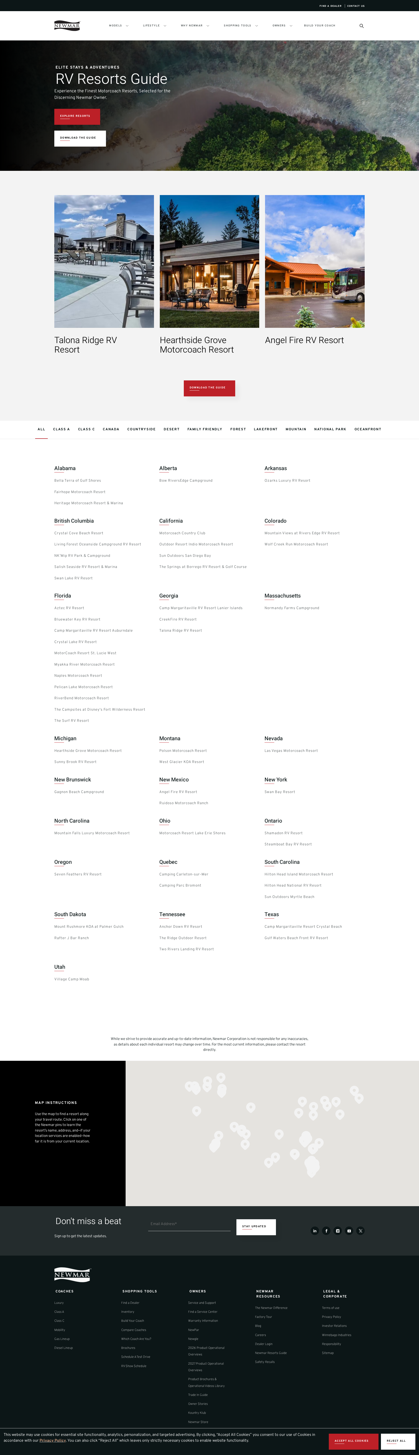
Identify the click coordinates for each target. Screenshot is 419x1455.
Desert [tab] (171, 429)
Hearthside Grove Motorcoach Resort (88, 751)
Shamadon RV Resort (284, 833)
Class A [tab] (61, 429)
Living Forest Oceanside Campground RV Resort (97, 544)
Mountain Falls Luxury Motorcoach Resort (92, 833)
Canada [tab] (111, 429)
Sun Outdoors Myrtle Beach (289, 897)
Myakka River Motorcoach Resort (84, 664)
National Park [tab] (330, 429)
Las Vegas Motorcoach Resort (291, 751)
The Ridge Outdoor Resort (183, 938)
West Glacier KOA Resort (181, 762)
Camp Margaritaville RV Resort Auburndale (93, 631)
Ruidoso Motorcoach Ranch (183, 803)
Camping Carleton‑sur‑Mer (184, 874)
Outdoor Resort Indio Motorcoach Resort (196, 544)
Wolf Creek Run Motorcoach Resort (296, 544)
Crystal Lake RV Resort (75, 642)
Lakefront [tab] (266, 429)
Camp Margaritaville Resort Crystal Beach (303, 927)
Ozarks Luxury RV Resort (288, 481)
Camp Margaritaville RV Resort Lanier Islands (201, 608)
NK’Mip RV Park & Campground (82, 556)
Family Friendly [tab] (204, 429)
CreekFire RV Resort (178, 619)
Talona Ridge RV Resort (180, 631)
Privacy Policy (53, 1440)
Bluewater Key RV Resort (77, 619)
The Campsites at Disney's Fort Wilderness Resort (99, 710)
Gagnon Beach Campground (79, 792)
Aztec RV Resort (69, 608)
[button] (302, 1102)
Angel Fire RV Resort (178, 792)
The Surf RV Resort (71, 721)
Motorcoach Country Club (182, 533)
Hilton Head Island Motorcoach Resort (299, 874)
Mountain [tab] (296, 429)
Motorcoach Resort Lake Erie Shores (192, 833)
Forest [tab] (238, 429)
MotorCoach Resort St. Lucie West (85, 653)
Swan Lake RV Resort (73, 578)
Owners (279, 25)
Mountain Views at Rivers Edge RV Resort (302, 533)
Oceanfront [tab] (368, 429)
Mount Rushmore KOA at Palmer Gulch (89, 927)
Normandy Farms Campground (292, 608)
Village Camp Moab (71, 979)
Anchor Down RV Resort (180, 927)
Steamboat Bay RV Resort (288, 844)
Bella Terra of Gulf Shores (77, 481)
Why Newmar (192, 25)
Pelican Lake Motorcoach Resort (83, 687)
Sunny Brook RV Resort (75, 762)
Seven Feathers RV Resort (78, 874)
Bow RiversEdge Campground (186, 481)
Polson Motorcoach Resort (183, 751)
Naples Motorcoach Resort (78, 676)
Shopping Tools (237, 25)
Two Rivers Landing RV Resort (186, 949)
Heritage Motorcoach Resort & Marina (88, 503)
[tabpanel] (209, 725)
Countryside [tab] (141, 429)
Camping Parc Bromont (180, 885)
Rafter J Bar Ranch (71, 938)
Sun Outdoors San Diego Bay (185, 556)
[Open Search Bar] (361, 25)
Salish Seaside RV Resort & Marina (85, 567)
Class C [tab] (86, 429)
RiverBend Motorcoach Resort (81, 698)
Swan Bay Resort (280, 792)
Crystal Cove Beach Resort (79, 533)
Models (115, 25)
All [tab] (41, 429)
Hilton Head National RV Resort (293, 885)
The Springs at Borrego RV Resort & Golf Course (203, 567)
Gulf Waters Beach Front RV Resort (296, 938)
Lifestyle (151, 25)
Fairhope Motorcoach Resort (80, 492)
